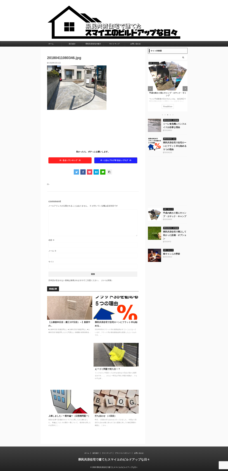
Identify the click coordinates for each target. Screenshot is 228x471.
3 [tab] (167, 115)
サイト (51, 262)
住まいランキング (70, 160)
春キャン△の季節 (171, 254)
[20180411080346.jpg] (96, 172)
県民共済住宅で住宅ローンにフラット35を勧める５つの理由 (175, 146)
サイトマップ (114, 44)
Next (185, 88)
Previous (150, 88)
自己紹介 (72, 44)
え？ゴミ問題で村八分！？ (107, 369)
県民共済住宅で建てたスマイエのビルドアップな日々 (114, 459)
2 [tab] (165, 115)
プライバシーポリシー (123, 453)
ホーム (51, 44)
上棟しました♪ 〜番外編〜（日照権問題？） (69, 416)
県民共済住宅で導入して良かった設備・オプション (174, 235)
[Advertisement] (69, 130)
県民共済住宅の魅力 (93, 44)
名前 (51, 240)
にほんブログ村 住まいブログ (116, 160)
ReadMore (181, 106)
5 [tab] (173, 115)
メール (52, 251)
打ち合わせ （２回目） (106, 416)
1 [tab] (162, 115)
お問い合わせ (135, 44)
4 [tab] (170, 115)
